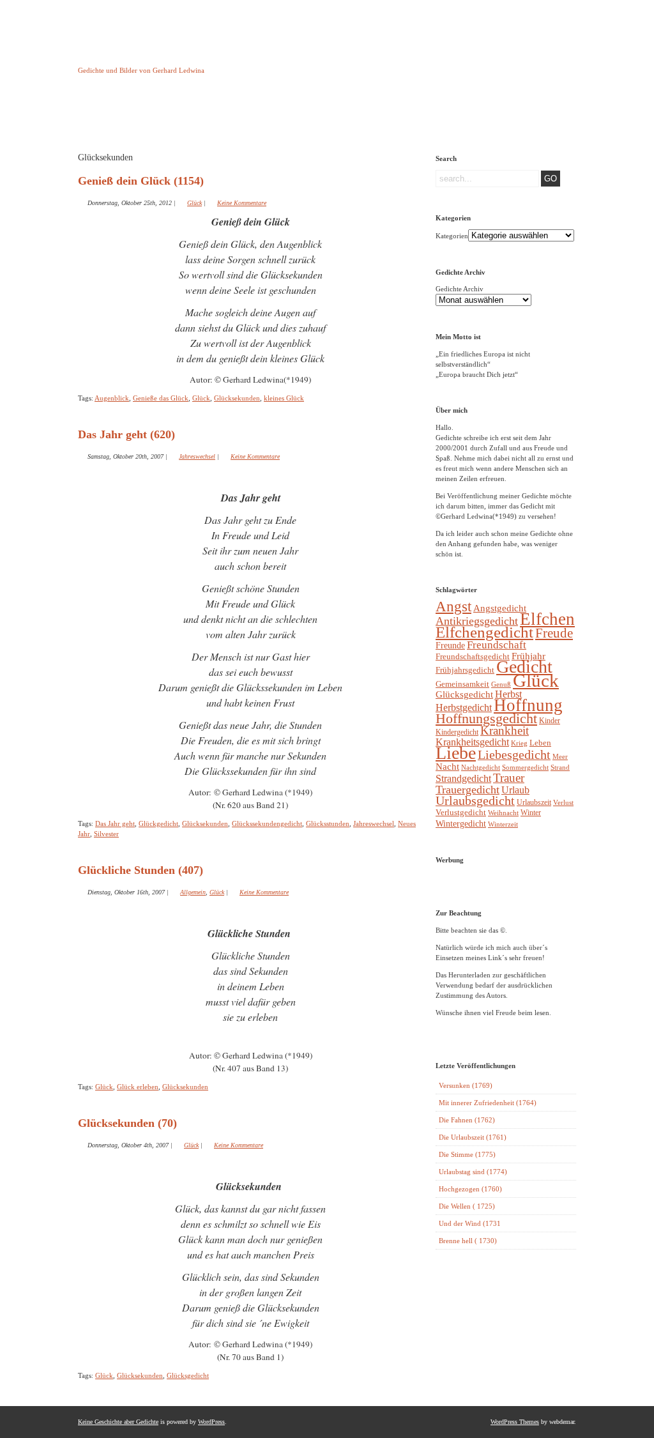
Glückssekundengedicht (267, 823)
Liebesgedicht (514, 754)
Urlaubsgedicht (475, 800)
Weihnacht (503, 812)
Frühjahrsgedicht (465, 670)
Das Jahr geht (115, 823)
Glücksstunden (327, 823)
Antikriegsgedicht (477, 621)
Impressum (240, 117)
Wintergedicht (461, 823)
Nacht (447, 766)
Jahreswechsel (197, 456)
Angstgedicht (499, 608)
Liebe (456, 753)
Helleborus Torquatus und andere (175, 120)
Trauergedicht (467, 789)
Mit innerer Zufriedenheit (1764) (487, 1102)
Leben (540, 742)
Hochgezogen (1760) (470, 1189)
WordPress (211, 1421)
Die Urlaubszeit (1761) (472, 1137)
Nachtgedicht (480, 767)
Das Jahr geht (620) (126, 434)
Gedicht (524, 667)
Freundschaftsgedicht (473, 656)
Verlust (563, 802)
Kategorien (452, 236)
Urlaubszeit (534, 802)
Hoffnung (528, 705)
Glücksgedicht (188, 1375)
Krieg (519, 743)
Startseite (110, 117)
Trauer (508, 777)
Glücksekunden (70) (127, 1123)
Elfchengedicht (484, 632)
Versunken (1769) (465, 1085)
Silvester (106, 834)
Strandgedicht (463, 778)
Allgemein (193, 892)
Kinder (549, 720)
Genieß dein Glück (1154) (141, 180)
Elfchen (547, 619)
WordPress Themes (514, 1421)
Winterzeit (503, 824)
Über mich (436, 117)
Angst (453, 606)
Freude (554, 633)
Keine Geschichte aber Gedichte (180, 59)
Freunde (450, 645)
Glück (194, 202)
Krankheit (504, 730)
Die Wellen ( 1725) (467, 1206)
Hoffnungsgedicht (486, 718)
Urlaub (515, 790)
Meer (560, 756)
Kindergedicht (457, 732)
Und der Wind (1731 (470, 1223)
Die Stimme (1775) (467, 1154)
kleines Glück (284, 398)
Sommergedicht (525, 767)
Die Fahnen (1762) (467, 1120)
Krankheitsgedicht (472, 742)
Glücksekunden (237, 398)
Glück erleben (137, 1086)
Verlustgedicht (461, 812)
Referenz (371, 117)
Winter (531, 812)
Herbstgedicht (464, 708)
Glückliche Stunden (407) (140, 870)
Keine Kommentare (241, 202)
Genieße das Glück (160, 398)
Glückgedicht (158, 823)
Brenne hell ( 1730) (468, 1240)
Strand (560, 767)
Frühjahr (528, 656)
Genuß (501, 684)
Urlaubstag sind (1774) (473, 1171)
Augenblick (112, 398)
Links (305, 117)
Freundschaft (496, 645)
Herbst (508, 694)
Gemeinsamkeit (462, 684)
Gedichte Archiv (459, 289)
